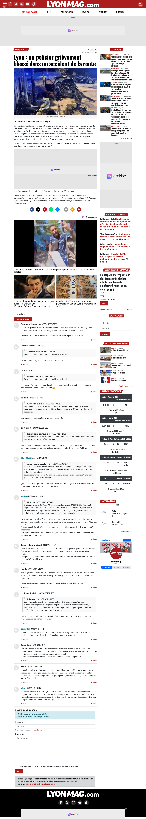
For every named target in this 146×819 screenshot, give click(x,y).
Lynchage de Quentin (119, 380)
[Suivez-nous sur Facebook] (116, 554)
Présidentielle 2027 (118, 357)
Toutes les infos (125, 138)
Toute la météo (125, 531)
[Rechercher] (140, 4)
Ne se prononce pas (108, 299)
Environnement (116, 96)
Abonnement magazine (29, 12)
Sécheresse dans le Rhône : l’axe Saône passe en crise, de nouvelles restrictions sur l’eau (121, 101)
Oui (103, 292)
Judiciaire (114, 82)
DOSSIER (113, 348)
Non (103, 296)
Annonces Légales (67, 12)
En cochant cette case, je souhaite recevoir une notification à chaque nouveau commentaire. (48, 766)
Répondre (25, 340)
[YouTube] (27, 4)
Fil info (49, 12)
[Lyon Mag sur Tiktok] (86, 804)
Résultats (129, 309)
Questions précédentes (106, 309)
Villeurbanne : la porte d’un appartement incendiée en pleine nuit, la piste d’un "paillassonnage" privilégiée (121, 61)
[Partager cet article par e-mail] (72, 209)
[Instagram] (21, 4)
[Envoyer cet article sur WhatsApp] (51, 209)
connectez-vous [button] (37, 730)
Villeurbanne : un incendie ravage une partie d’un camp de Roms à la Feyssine (121, 131)
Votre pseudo (20, 722)
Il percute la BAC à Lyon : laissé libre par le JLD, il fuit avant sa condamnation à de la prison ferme (121, 89)
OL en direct (115, 68)
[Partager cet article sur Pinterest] (45, 209)
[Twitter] (15, 4)
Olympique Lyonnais (118, 372)
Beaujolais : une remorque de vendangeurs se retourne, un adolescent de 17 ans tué (115, 237)
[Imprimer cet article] (66, 209)
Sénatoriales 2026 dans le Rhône (121, 366)
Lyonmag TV (120, 12)
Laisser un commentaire (23, 319)
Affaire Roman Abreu (119, 350)
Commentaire (20, 734)
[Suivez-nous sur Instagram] (73, 804)
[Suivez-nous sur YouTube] (79, 804)
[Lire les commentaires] (79, 209)
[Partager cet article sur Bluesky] (57, 209)
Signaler (94, 340)
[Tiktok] (33, 4)
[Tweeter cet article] (38, 209)
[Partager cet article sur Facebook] (32, 209)
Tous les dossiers (125, 386)
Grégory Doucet (35, 195)
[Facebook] (9, 4)
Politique (85, 12)
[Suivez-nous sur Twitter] (67, 804)
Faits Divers (103, 12)
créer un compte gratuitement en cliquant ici (40, 784)
